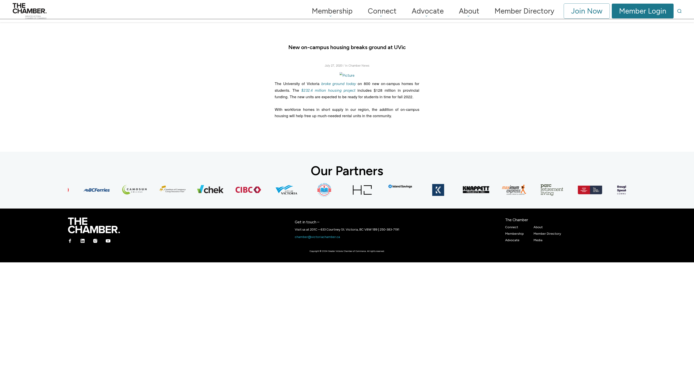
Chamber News (358, 65)
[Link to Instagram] (95, 241)
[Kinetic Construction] (431, 190)
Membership (514, 234)
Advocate (512, 240)
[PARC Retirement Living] (544, 190)
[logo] (29, 11)
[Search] (679, 11)
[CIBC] (241, 190)
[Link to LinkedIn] (83, 241)
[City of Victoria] (279, 190)
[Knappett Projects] (469, 190)
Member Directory (547, 234)
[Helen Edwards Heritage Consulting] (317, 190)
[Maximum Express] (506, 190)
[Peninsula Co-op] (582, 190)
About (538, 227)
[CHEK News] (203, 190)
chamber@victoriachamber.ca (317, 237)
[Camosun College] (127, 190)
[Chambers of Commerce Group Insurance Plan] (165, 190)
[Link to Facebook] (70, 241)
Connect (511, 227)
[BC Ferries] (89, 190)
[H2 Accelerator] (355, 190)
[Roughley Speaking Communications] (620, 190)
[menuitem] (332, 11)
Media (538, 240)
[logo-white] (94, 225)
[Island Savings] (393, 186)
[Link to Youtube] (108, 241)
